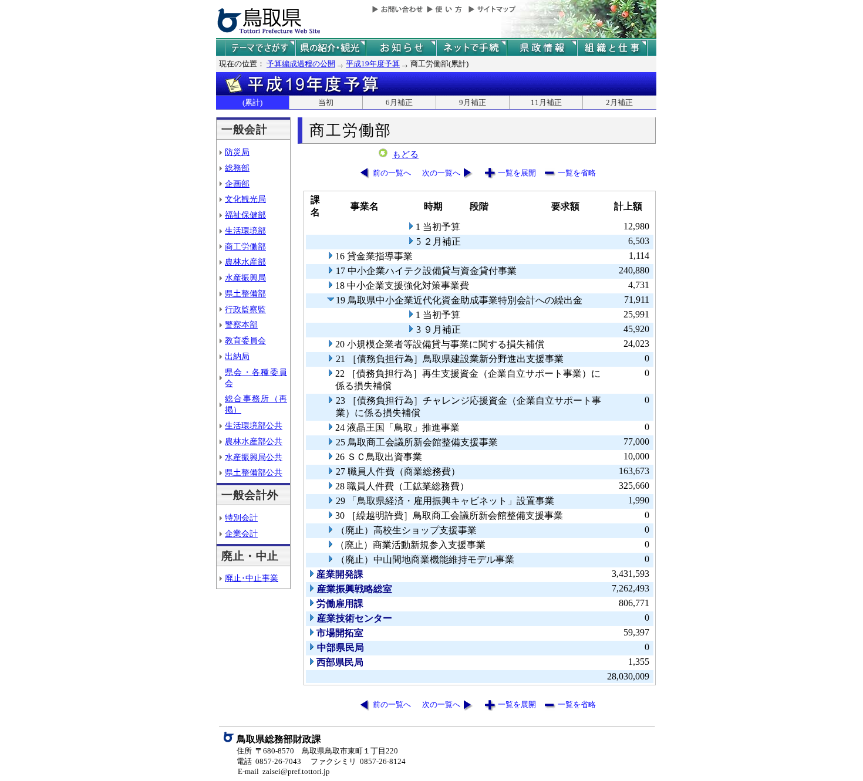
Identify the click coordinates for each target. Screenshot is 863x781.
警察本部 (241, 324)
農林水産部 (245, 261)
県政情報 (542, 48)
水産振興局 (245, 277)
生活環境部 (245, 230)
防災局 (237, 152)
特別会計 (241, 517)
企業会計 (241, 533)
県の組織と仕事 (612, 48)
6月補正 (399, 102)
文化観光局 (245, 199)
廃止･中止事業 (251, 578)
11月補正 (546, 102)
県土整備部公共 (253, 472)
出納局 (237, 356)
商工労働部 (245, 246)
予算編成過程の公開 (301, 63)
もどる (405, 154)
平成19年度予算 (373, 63)
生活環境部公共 (253, 425)
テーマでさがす (260, 48)
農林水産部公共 (253, 441)
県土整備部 (245, 293)
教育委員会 (245, 340)
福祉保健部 (245, 214)
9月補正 (472, 102)
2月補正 (619, 102)
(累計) (252, 102)
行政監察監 (245, 309)
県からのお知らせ (401, 48)
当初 (325, 102)
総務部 (237, 168)
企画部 (237, 183)
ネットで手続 (471, 48)
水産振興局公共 (253, 457)
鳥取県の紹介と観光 (330, 48)
